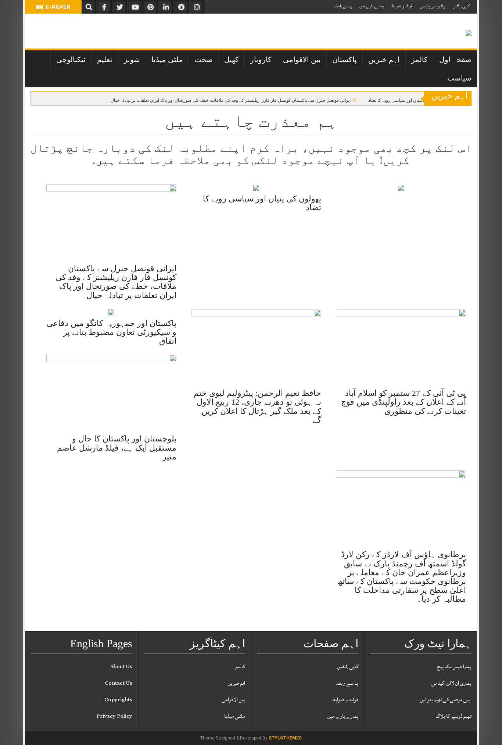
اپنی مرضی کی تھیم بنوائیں (445, 699)
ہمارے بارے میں (371, 6)
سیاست (459, 78)
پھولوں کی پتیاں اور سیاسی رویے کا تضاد (405, 100)
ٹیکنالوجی (71, 59)
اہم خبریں (384, 59)
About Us (121, 666)
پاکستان (344, 59)
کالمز (419, 59)
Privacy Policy (114, 716)
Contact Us (118, 683)
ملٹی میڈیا (167, 59)
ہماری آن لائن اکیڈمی (451, 683)
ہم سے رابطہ (343, 6)
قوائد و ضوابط (401, 6)
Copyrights (118, 699)
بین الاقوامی (302, 59)
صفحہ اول (455, 59)
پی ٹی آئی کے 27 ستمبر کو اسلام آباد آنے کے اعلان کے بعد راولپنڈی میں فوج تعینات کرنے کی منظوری (403, 401)
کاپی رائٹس (461, 6)
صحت (203, 59)
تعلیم (104, 59)
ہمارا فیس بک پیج (454, 666)
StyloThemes (285, 738)
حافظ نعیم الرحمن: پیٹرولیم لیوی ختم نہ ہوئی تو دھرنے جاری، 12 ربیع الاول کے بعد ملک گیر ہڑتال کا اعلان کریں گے (257, 406)
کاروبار (261, 59)
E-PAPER (57, 7)
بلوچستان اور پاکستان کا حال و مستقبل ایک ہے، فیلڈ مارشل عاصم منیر (116, 447)
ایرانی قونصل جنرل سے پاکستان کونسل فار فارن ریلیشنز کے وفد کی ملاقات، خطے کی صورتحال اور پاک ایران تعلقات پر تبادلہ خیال (231, 100)
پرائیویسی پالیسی (432, 6)
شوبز (132, 59)
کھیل (231, 59)
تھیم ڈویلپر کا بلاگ (453, 716)
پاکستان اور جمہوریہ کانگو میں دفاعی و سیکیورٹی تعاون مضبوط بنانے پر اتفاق (111, 332)
